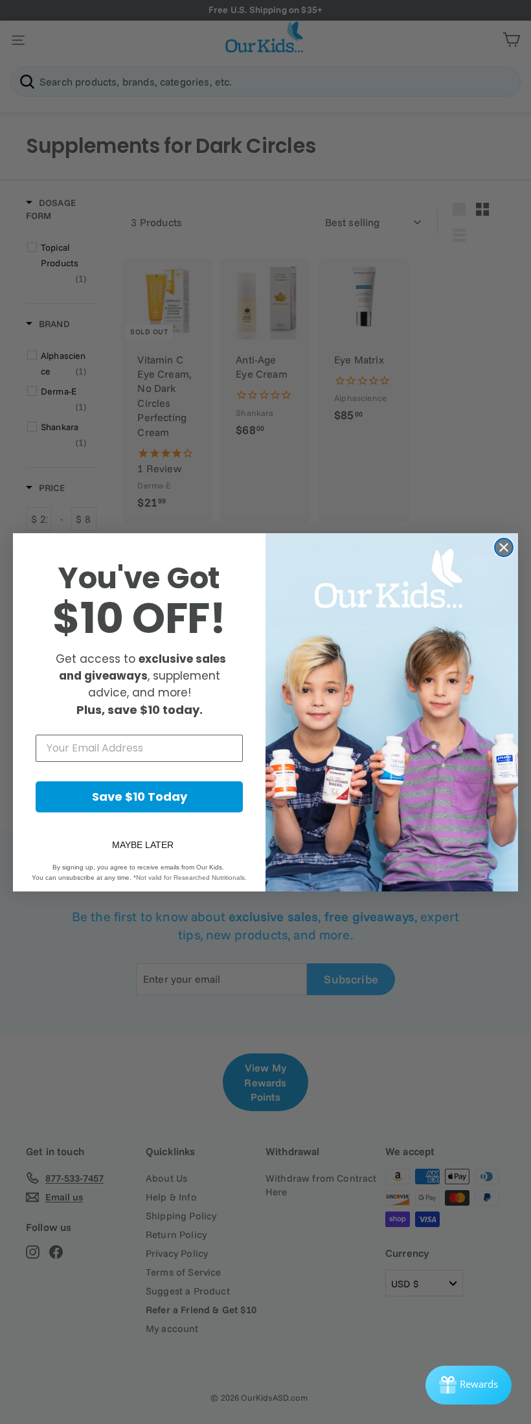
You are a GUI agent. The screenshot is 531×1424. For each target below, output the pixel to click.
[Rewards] (468, 1385)
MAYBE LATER (143, 845)
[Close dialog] (504, 547)
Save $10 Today (139, 796)
